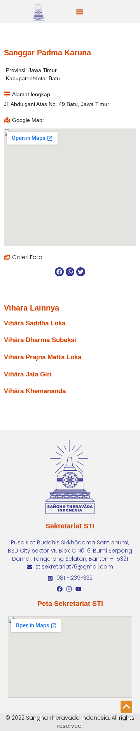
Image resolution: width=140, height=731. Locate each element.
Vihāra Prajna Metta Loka (42, 357)
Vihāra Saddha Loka (34, 323)
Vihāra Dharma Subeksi (40, 340)
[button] (80, 12)
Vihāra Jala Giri (28, 374)
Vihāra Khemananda (35, 391)
